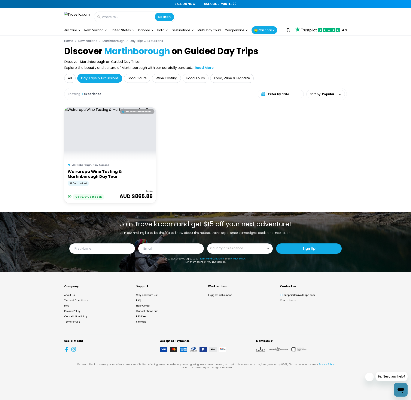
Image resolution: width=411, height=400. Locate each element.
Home (68, 41)
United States (121, 30)
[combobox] (236, 248)
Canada (144, 30)
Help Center (143, 305)
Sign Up (309, 248)
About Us (69, 295)
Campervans (234, 30)
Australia (70, 30)
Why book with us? (147, 295)
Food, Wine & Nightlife (232, 78)
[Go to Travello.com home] (77, 17)
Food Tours (195, 78)
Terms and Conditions (212, 258)
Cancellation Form (147, 311)
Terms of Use (72, 321)
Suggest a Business (220, 295)
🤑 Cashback (264, 30)
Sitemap (141, 321)
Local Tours (137, 78)
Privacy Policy (238, 258)
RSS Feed (141, 316)
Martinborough (114, 41)
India (160, 30)
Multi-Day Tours (209, 30)
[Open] (268, 249)
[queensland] (299, 349)
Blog (66, 305)
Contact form (288, 300)
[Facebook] (66, 349)
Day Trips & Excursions (146, 41)
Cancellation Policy (75, 316)
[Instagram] (73, 349)
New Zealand (93, 30)
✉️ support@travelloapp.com (297, 295)
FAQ (138, 300)
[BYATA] (260, 349)
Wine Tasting (166, 78)
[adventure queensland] (278, 349)
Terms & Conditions (76, 300)
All (70, 78)
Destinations (181, 30)
